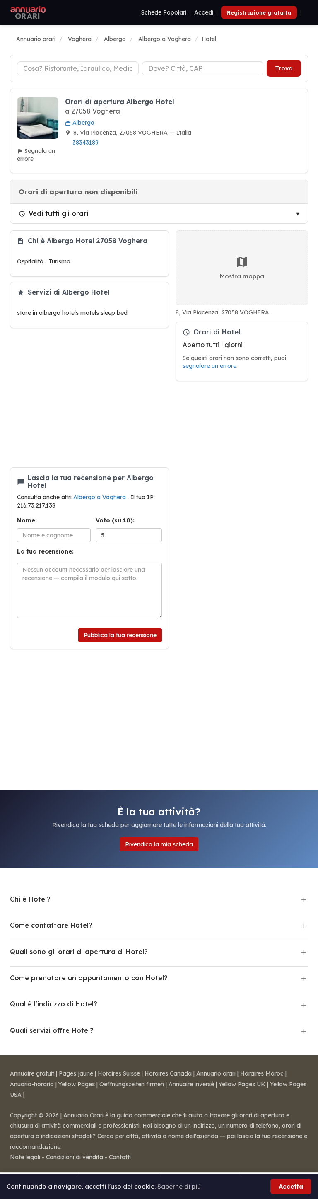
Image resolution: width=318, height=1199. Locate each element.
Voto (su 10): (115, 520)
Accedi (203, 12)
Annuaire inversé (191, 1084)
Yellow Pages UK (242, 1084)
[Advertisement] (89, 398)
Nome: (27, 520)
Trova (284, 68)
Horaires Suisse (119, 1073)
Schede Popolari (163, 12)
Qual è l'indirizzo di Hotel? (53, 1004)
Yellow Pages (76, 1084)
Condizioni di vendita (74, 1157)
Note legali (25, 1157)
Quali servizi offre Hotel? (52, 1030)
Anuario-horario (32, 1084)
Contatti (120, 1157)
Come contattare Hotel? (51, 925)
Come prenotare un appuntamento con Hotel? (89, 978)
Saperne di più (179, 1186)
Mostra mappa (242, 276)
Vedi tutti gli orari (58, 213)
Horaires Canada (168, 1073)
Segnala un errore (36, 154)
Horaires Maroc (262, 1073)
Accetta (291, 1186)
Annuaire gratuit (32, 1073)
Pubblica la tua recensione (120, 635)
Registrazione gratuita (259, 12)
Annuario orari (216, 1073)
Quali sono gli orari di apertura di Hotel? (79, 952)
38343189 (85, 142)
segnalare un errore (209, 365)
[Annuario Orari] (28, 12)
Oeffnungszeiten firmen (131, 1084)
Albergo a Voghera (100, 497)
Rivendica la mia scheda (159, 844)
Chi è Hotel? (30, 899)
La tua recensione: (45, 551)
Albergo (82, 122)
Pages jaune (76, 1073)
